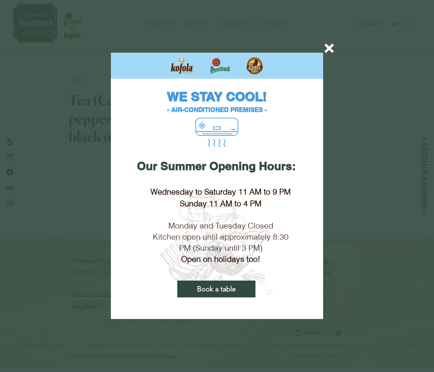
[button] (329, 48)
